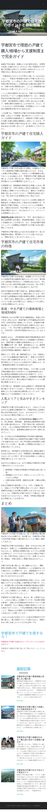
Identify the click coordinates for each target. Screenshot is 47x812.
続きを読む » (20, 701)
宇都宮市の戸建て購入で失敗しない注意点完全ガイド (30, 708)
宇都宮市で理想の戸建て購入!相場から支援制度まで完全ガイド (22, 51)
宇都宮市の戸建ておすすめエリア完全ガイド (30, 771)
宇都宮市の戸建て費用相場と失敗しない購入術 (30, 677)
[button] (43, 4)
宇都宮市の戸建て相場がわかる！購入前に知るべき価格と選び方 (30, 739)
